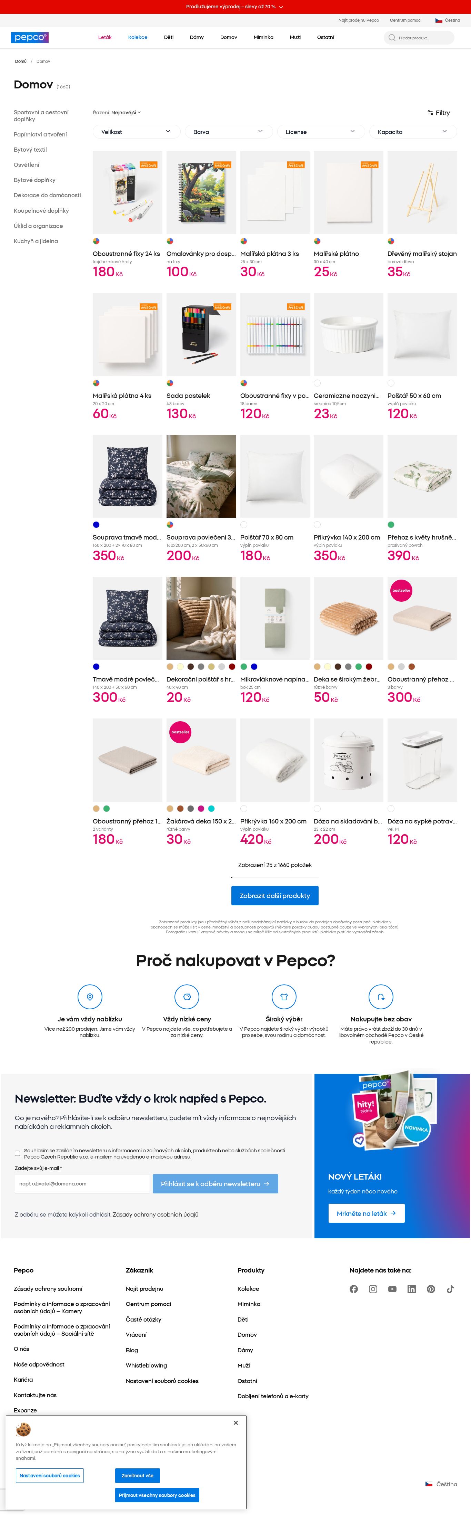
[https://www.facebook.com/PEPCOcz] (355, 1289)
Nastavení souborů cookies (50, 1475)
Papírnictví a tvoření (40, 134)
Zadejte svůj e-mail (38, 1168)
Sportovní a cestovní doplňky (41, 115)
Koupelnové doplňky (41, 210)
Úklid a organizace (38, 225)
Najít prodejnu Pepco (359, 20)
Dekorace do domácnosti (47, 195)
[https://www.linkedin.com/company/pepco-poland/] (413, 1289)
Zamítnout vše (138, 1475)
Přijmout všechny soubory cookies (157, 1495)
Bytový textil (30, 149)
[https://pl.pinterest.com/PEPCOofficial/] (432, 1289)
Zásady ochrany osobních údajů (156, 1214)
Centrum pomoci (406, 20)
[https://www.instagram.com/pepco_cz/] (374, 1289)
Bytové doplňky (35, 180)
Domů (21, 61)
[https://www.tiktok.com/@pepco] (451, 1289)
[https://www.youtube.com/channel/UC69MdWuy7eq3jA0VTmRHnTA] (393, 1289)
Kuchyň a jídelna (36, 241)
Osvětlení (26, 164)
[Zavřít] (235, 1422)
